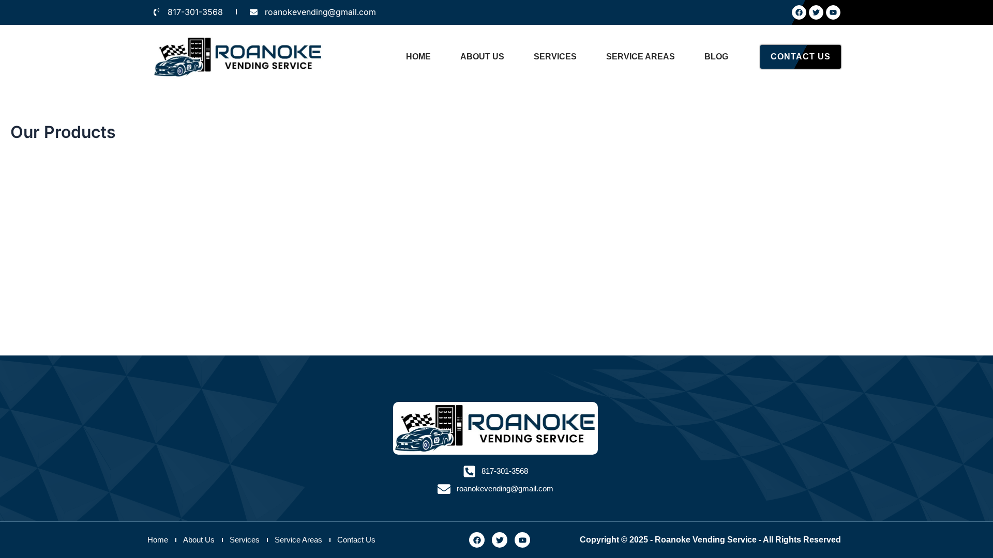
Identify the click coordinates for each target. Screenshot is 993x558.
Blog (716, 56)
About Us (482, 56)
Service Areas (640, 56)
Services (555, 56)
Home (418, 56)
